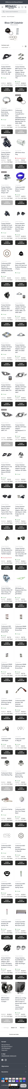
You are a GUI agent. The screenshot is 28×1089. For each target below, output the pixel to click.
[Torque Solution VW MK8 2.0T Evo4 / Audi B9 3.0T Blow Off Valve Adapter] (7, 213)
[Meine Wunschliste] (22, 7)
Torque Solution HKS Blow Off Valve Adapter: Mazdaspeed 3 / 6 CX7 (20, 428)
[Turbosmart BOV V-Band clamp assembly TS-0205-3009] (7, 100)
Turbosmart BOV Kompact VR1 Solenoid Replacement (20, 703)
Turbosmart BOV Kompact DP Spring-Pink (6, 923)
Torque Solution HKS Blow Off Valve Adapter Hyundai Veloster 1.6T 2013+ (20, 467)
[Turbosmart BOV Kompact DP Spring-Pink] (7, 912)
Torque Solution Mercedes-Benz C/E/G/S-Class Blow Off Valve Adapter (20, 227)
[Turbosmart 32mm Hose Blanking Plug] (7, 763)
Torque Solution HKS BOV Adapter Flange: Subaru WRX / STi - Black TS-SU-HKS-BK (6, 70)
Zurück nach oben (14, 1034)
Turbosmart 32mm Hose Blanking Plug (6, 774)
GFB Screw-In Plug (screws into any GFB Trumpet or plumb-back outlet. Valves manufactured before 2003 (21, 1003)
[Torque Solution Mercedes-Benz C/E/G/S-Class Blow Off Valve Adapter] (21, 213)
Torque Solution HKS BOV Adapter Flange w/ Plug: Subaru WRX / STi (6, 387)
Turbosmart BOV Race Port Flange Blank (20, 811)
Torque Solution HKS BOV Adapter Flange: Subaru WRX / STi (6, 427)
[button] (25, 7)
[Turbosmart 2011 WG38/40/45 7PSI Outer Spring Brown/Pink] (7, 616)
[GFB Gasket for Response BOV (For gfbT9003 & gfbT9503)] (21, 578)
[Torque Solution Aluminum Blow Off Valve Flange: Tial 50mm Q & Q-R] (7, 578)
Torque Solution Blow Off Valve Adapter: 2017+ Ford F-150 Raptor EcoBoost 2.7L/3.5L (6, 961)
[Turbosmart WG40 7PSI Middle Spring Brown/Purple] (7, 654)
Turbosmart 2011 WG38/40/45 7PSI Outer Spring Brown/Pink (6, 629)
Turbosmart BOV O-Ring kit (20, 739)
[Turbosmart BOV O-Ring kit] (21, 729)
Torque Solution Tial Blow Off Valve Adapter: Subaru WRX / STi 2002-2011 (20, 348)
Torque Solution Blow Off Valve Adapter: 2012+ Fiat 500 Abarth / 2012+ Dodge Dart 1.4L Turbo (20, 511)
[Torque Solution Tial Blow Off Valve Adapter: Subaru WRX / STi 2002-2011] (21, 335)
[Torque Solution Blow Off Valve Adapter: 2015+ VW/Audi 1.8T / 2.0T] (7, 295)
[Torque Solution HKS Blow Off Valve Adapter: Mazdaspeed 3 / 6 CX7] (21, 415)
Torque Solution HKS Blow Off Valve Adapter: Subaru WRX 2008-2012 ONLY (20, 388)
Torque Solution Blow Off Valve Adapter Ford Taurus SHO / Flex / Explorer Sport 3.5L (6, 510)
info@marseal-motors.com (8, 1056)
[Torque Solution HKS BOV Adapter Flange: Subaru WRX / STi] (7, 415)
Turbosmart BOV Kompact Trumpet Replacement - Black (6, 886)
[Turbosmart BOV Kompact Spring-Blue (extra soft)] (21, 912)
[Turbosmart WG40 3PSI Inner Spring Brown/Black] (7, 691)
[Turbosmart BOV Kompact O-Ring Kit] (7, 836)
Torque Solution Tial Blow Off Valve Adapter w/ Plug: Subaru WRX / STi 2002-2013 (20, 308)
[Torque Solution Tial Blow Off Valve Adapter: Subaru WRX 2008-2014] (7, 335)
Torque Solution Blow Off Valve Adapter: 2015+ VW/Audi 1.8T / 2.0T (6, 307)
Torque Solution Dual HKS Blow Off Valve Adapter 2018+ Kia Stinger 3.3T (20, 961)
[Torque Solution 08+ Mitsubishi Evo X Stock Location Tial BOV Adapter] (7, 538)
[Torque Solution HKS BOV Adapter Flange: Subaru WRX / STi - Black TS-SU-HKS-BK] (7, 57)
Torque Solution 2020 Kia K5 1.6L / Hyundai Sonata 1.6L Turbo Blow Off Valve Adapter (20, 552)
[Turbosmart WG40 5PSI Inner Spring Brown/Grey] (21, 654)
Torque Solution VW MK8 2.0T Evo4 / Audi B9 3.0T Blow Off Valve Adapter (6, 226)
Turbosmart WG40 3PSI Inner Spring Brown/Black (6, 702)
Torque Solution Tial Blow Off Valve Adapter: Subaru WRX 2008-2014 (6, 347)
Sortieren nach (5, 45)
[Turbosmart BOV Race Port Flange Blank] (21, 799)
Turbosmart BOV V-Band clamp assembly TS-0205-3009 (7, 113)
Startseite (3, 16)
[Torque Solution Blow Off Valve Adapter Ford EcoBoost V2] (7, 142)
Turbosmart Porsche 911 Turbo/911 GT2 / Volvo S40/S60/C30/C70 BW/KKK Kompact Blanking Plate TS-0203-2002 (20, 117)
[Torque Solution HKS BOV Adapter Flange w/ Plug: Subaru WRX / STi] (7, 375)
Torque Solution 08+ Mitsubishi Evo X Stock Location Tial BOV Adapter (6, 551)
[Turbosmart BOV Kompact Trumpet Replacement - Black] (7, 874)
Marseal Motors (8, 1085)
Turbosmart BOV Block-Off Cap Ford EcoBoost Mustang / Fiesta (21, 266)
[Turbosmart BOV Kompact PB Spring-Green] (21, 874)
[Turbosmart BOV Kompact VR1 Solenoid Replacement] (21, 691)
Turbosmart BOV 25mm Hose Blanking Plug (20, 775)
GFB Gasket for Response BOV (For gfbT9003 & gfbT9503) (21, 591)
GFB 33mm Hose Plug (20, 153)
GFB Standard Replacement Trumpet (5, 999)
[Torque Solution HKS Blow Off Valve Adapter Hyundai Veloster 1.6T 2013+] (21, 455)
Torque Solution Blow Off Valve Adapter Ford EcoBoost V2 (6, 155)
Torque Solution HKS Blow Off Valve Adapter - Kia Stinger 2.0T (6, 189)
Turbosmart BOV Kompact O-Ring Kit (6, 847)
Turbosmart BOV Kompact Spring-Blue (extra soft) (20, 923)
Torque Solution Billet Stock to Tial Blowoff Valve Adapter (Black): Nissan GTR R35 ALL (6, 469)
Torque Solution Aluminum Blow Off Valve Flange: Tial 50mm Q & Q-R (6, 590)
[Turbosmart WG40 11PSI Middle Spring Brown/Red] (21, 616)
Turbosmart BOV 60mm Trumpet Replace (20, 189)
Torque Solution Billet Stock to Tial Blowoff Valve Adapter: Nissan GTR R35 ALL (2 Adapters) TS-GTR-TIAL (21, 72)
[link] (5, 1028)
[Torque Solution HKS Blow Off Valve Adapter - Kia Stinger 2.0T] (7, 177)
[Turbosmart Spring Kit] (7, 799)
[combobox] (14, 11)
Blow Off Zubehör (10, 16)
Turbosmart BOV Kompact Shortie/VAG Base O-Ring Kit (20, 848)
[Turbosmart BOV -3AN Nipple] (7, 729)
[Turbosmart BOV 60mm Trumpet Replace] (21, 177)
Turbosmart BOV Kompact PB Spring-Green (20, 885)
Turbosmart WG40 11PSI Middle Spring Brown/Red (20, 628)
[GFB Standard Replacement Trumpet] (7, 988)
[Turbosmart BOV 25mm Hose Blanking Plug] (21, 763)
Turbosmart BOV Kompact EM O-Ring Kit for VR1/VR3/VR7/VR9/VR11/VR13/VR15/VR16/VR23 (7, 268)
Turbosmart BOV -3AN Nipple (6, 739)
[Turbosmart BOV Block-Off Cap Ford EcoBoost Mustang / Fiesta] (21, 253)
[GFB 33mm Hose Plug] (21, 142)
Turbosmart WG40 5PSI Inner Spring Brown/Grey (20, 666)
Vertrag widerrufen (14, 1087)
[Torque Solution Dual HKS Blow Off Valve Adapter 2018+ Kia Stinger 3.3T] (21, 948)
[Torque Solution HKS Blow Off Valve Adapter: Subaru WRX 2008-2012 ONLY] (21, 375)
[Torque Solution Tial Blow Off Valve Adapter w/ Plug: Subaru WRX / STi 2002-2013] (21, 295)
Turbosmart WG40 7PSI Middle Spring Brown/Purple (6, 666)
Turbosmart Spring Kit (6, 810)
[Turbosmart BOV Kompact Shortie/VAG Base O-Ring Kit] (21, 836)
